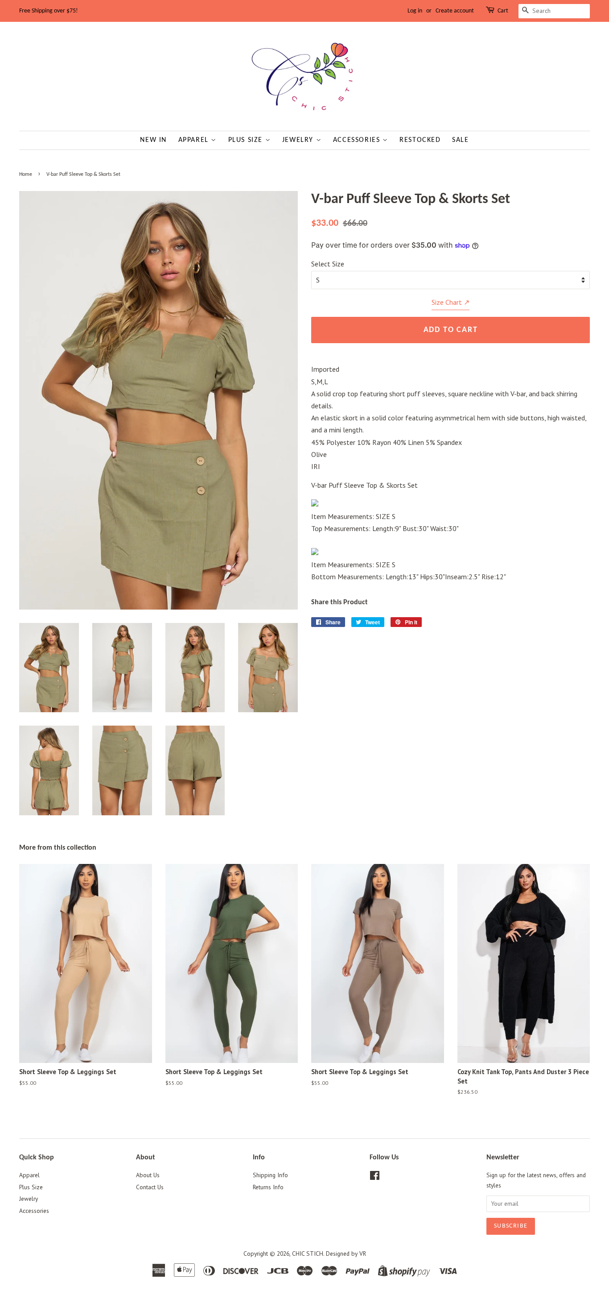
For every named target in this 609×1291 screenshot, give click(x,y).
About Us (148, 1175)
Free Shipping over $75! (48, 11)
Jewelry (299, 140)
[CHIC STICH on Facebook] (375, 1177)
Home (25, 174)
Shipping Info (270, 1175)
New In (153, 140)
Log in (414, 11)
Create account (455, 11)
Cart (503, 11)
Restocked (419, 140)
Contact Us (150, 1187)
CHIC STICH (307, 1253)
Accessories (358, 140)
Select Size (327, 263)
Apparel (194, 140)
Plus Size (246, 140)
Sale (460, 140)
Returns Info (268, 1187)
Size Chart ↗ (450, 302)
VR (362, 1253)
